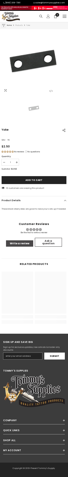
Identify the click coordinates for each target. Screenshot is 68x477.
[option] (34, 61)
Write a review (19, 243)
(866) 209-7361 (12, 2)
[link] (17, 316)
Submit (54, 356)
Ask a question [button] (48, 242)
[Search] (41, 16)
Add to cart (34, 180)
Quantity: (6, 156)
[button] (8, 151)
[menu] (64, 16)
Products (19, 25)
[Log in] (48, 16)
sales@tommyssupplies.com (50, 2)
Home (9, 25)
